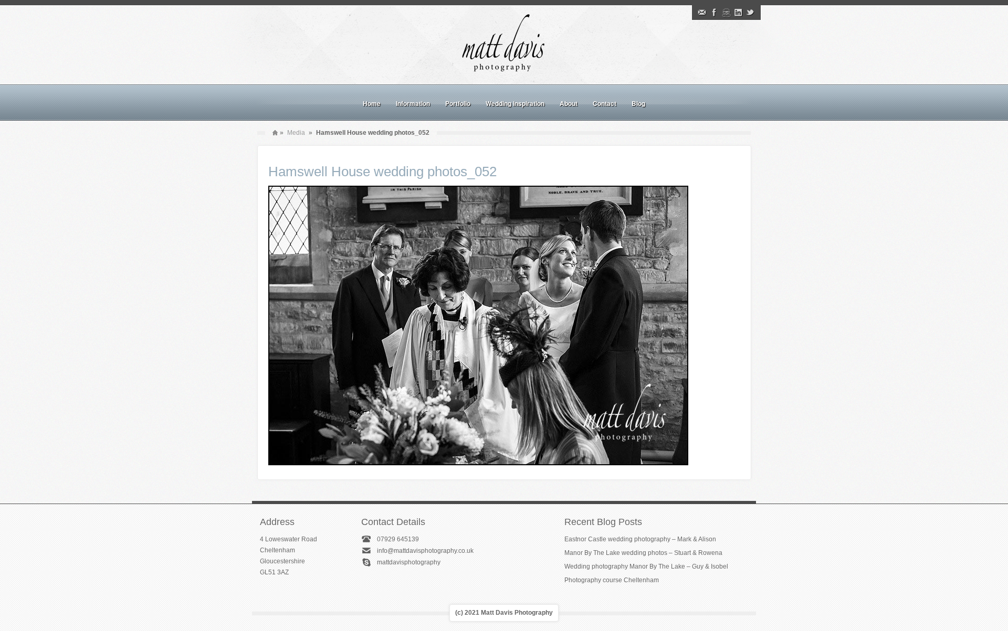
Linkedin (738, 12)
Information (413, 103)
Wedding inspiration (515, 103)
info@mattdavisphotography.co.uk (425, 550)
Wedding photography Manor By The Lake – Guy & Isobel (646, 566)
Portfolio (457, 103)
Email (702, 12)
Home (372, 103)
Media (296, 132)
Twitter (750, 12)
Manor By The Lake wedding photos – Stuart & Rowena (643, 553)
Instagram (726, 12)
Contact (604, 103)
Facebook (714, 12)
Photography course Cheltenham (611, 580)
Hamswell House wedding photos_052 (382, 171)
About (569, 103)
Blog (638, 103)
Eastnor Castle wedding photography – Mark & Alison (640, 539)
